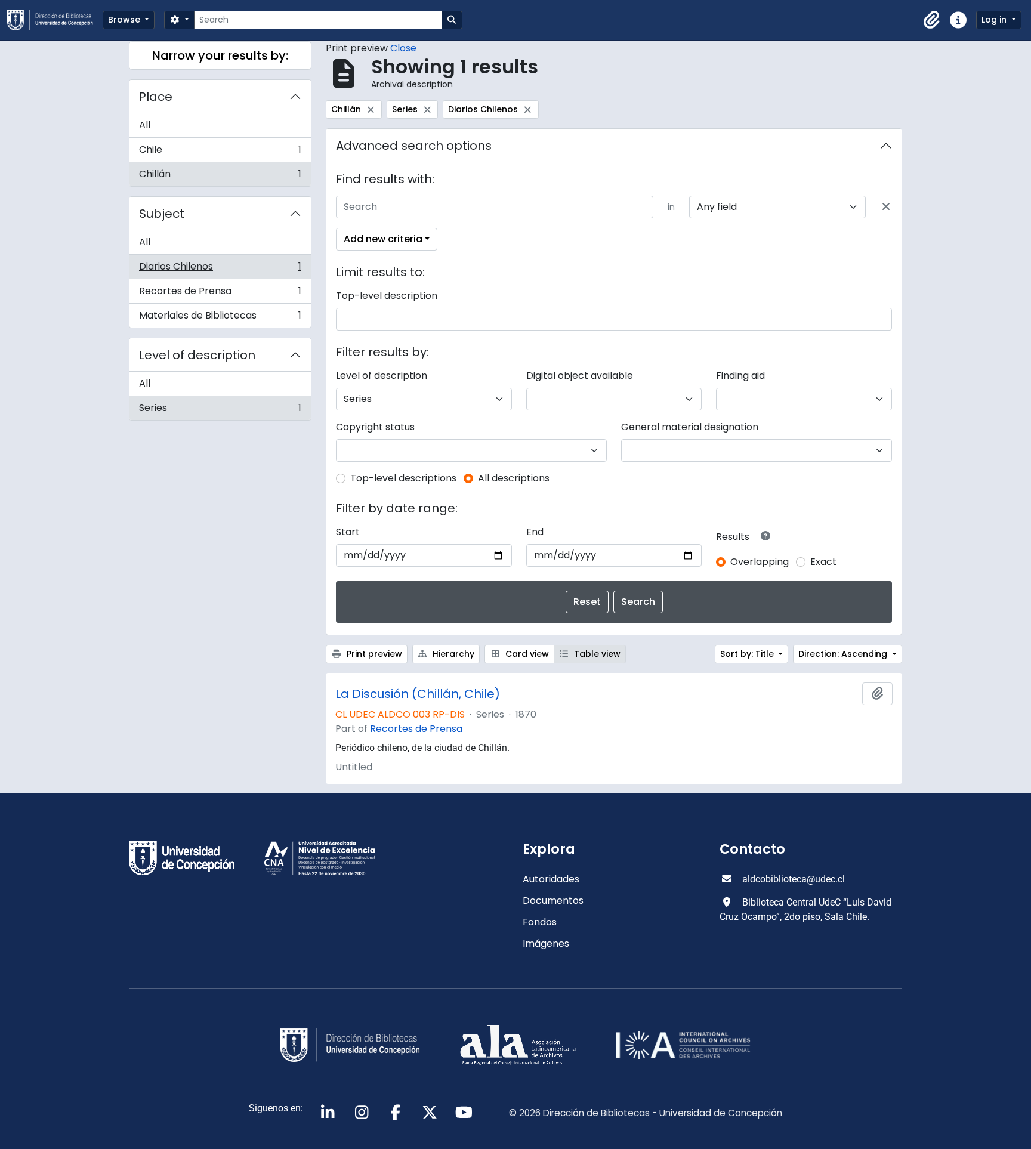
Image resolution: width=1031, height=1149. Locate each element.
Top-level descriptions (403, 478)
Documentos (553, 900)
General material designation (689, 427)
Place (155, 96)
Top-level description (386, 295)
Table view (596, 654)
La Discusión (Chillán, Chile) (417, 694)
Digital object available (579, 375)
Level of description (197, 355)
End (535, 532)
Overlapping (759, 562)
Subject (161, 213)
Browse (125, 20)
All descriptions (514, 478)
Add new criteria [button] (383, 239)
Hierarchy (452, 654)
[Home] (55, 20)
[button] (932, 20)
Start (348, 532)
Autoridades (551, 879)
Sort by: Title (748, 654)
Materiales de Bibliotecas (219, 318)
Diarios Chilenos (219, 269)
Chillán (219, 176)
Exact (823, 562)
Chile (219, 152)
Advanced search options (414, 145)
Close (403, 48)
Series (219, 410)
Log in (995, 20)
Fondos (540, 922)
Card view (526, 654)
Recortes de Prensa (219, 294)
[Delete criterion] (886, 207)
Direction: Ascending (844, 654)
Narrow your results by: (220, 55)
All (144, 125)
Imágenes (546, 943)
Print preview (373, 654)
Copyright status (375, 427)
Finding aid (740, 375)
